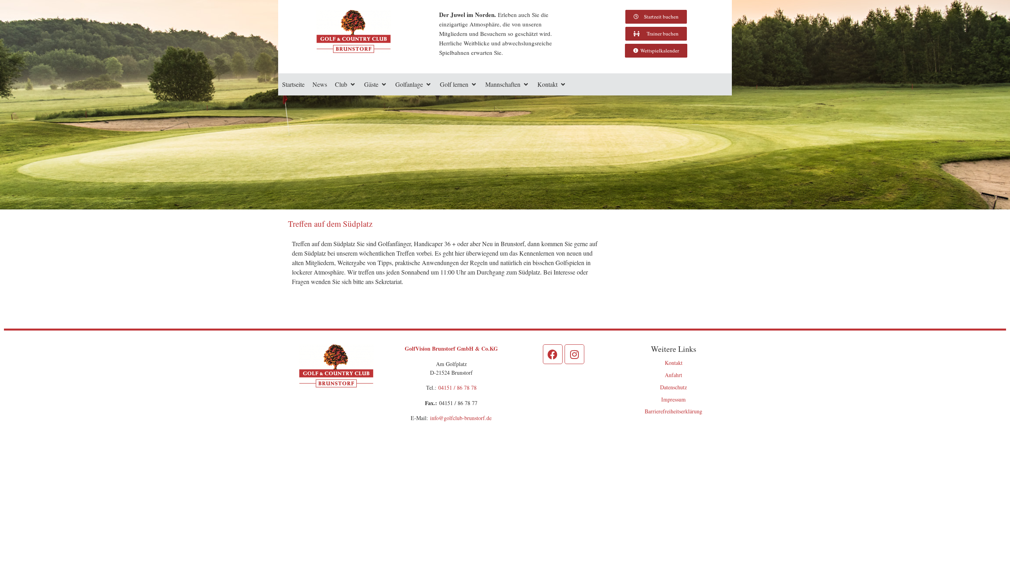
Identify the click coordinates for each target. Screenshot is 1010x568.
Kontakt (674, 362)
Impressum (673, 399)
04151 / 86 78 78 (457, 387)
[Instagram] (574, 354)
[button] (345, 84)
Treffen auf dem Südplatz (330, 223)
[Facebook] (553, 354)
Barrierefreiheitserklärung (673, 411)
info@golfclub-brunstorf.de (461, 418)
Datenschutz (673, 387)
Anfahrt (673, 375)
